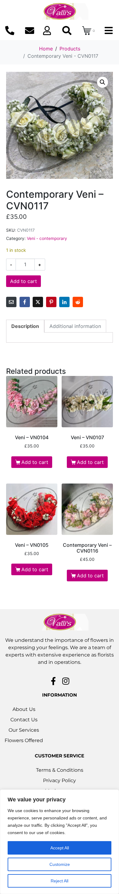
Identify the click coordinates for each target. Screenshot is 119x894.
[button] (102, 82)
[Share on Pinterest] (51, 302)
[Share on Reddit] (78, 302)
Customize (59, 864)
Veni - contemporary (47, 238)
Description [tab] (25, 326)
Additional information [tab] (75, 326)
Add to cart (23, 281)
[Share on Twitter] (38, 302)
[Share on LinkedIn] (64, 302)
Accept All (59, 847)
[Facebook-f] (53, 681)
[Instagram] (66, 681)
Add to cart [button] (34, 462)
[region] (59, 841)
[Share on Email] (11, 302)
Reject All (59, 880)
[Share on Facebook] (25, 302)
